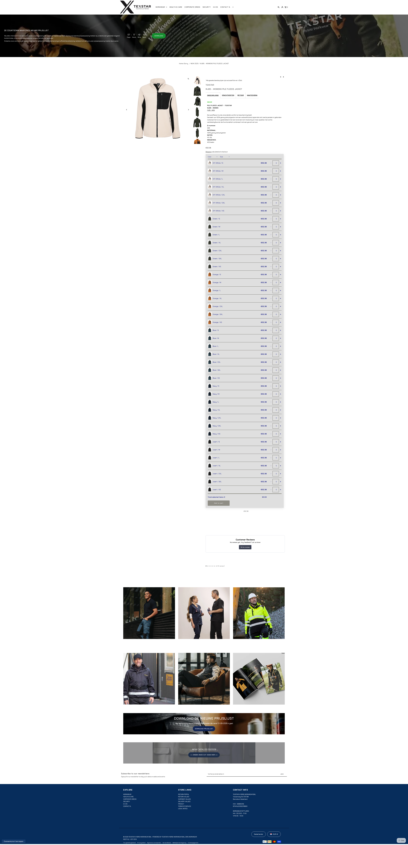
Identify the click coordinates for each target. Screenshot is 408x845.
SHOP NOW (204, 615)
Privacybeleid (141, 843)
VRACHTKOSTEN (228, 95)
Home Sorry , (184, 63)
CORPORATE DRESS (129, 799)
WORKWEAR (127, 794)
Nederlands (258, 834)
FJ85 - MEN (211, 110)
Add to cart (218, 503)
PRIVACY (181, 804)
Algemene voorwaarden (154, 843)
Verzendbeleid (167, 843)
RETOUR (240, 95)
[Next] (188, 109)
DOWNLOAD (158, 36)
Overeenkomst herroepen (13, 841)
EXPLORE (149, 615)
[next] (283, 76)
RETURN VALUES (183, 797)
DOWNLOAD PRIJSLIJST (204, 729)
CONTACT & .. (127, 806)
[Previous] (126, 109)
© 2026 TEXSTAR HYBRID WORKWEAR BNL (137, 837)
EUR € (275, 834)
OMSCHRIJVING (213, 95)
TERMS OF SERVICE (184, 806)
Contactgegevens (193, 843)
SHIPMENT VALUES (184, 799)
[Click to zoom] (188, 78)
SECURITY (126, 801)
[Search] (278, 7)
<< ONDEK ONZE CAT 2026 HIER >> (204, 755)
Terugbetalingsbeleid (129, 843)
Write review (245, 547)
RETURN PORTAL (183, 794)
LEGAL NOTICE (183, 809)
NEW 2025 (194, 63)
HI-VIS (125, 804)
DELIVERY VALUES (184, 801)
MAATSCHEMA (252, 95)
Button (204, 681)
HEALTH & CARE (128, 797)
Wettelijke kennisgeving (179, 843)
